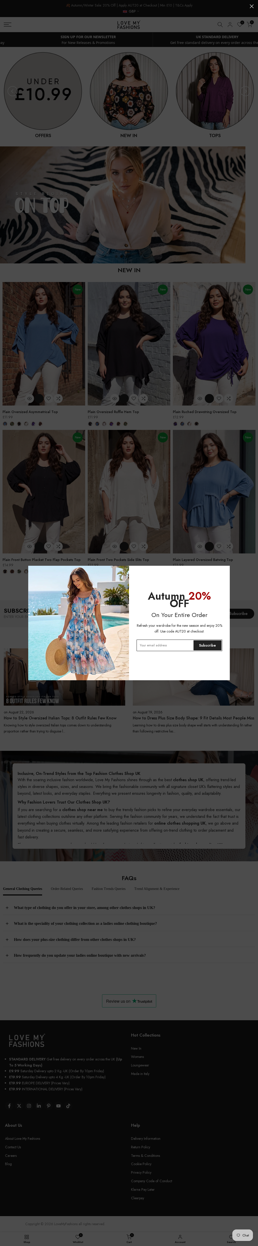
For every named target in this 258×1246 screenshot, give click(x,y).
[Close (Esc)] (251, 6)
